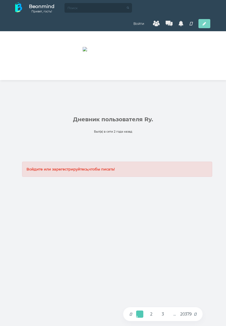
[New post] (204, 23)
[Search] (128, 8)
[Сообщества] (156, 23)
